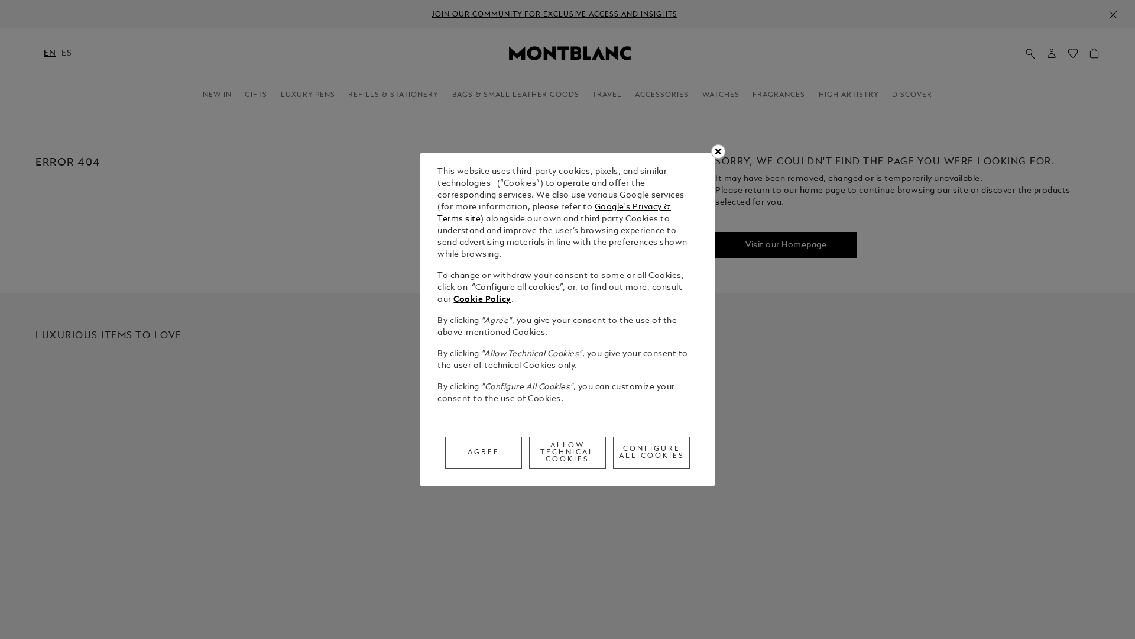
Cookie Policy (482, 300)
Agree (484, 452)
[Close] (718, 151)
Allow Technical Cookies (567, 452)
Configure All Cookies (652, 453)
